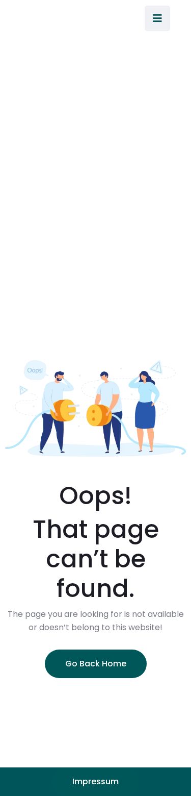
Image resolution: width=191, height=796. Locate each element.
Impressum (95, 781)
